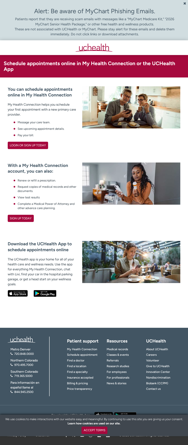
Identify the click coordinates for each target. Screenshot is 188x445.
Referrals (113, 360)
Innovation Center (158, 372)
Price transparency (79, 389)
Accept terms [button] (94, 430)
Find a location (76, 366)
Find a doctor (75, 360)
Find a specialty (77, 372)
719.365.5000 (23, 376)
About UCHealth (157, 349)
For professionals (118, 377)
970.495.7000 (23, 365)
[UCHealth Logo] (21, 339)
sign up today (21, 218)
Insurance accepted (80, 377)
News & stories (116, 383)
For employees (116, 372)
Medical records (117, 349)
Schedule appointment (82, 354)
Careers (151, 354)
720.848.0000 (24, 354)
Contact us (153, 389)
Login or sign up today (28, 145)
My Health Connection (82, 349)
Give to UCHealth (157, 366)
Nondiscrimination (158, 377)
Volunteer (152, 360)
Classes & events (118, 354)
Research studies (118, 366)
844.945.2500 (23, 392)
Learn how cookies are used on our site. (94, 423)
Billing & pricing (77, 383)
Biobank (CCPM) (157, 383)
